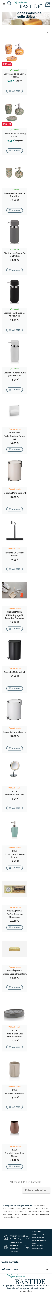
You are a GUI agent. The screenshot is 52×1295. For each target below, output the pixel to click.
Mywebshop (25, 1291)
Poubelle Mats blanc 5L (14, 732)
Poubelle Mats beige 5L (14, 493)
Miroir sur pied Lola (14, 795)
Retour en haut (36, 1190)
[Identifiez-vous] (41, 3)
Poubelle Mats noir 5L (14, 672)
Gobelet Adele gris (14, 1093)
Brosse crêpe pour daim (15, 974)
